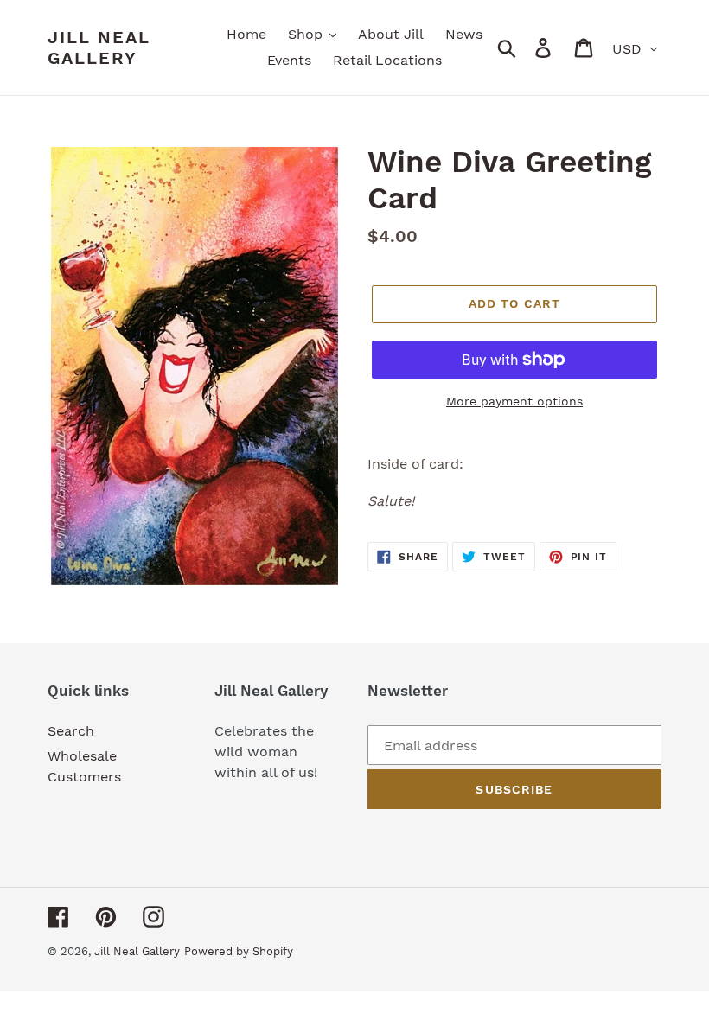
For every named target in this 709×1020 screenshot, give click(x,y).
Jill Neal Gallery (99, 47)
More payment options (514, 401)
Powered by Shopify (238, 951)
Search (71, 731)
